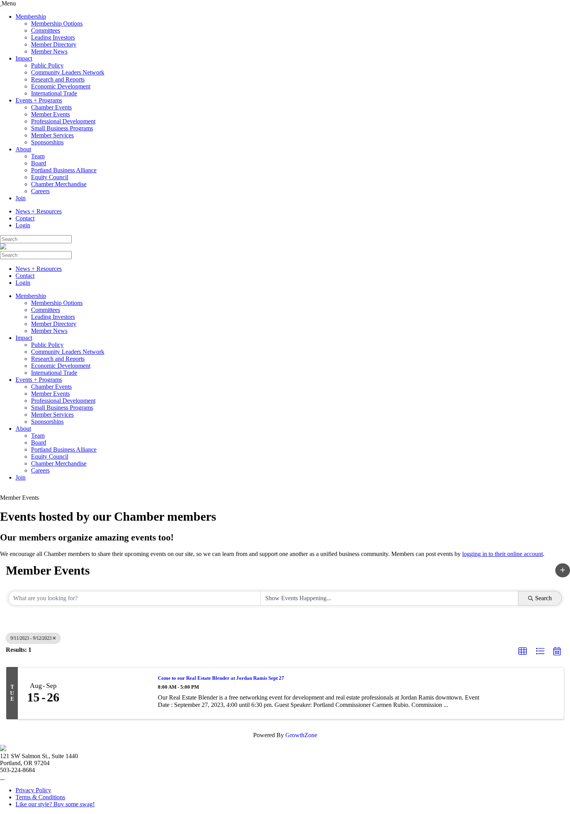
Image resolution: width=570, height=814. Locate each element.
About (23, 149)
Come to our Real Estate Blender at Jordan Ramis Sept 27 (221, 678)
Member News (49, 51)
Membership (31, 16)
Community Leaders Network (67, 72)
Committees (45, 30)
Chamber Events (51, 107)
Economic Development (60, 86)
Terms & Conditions (40, 797)
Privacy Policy (33, 790)
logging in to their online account (502, 554)
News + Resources (39, 211)
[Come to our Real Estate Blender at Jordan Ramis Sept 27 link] (109, 693)
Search (543, 598)
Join (21, 198)
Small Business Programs (62, 128)
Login (23, 225)
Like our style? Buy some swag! (55, 804)
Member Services (52, 135)
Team (38, 156)
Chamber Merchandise (58, 184)
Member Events (50, 114)
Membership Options (57, 23)
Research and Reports (58, 79)
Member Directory (53, 44)
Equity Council (49, 177)
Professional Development (63, 121)
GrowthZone (301, 735)
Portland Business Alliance (64, 170)
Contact (25, 218)
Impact (24, 58)
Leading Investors (53, 37)
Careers (40, 191)
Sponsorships (47, 142)
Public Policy (47, 65)
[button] (562, 570)
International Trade (54, 93)
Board (38, 163)
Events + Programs (39, 100)
